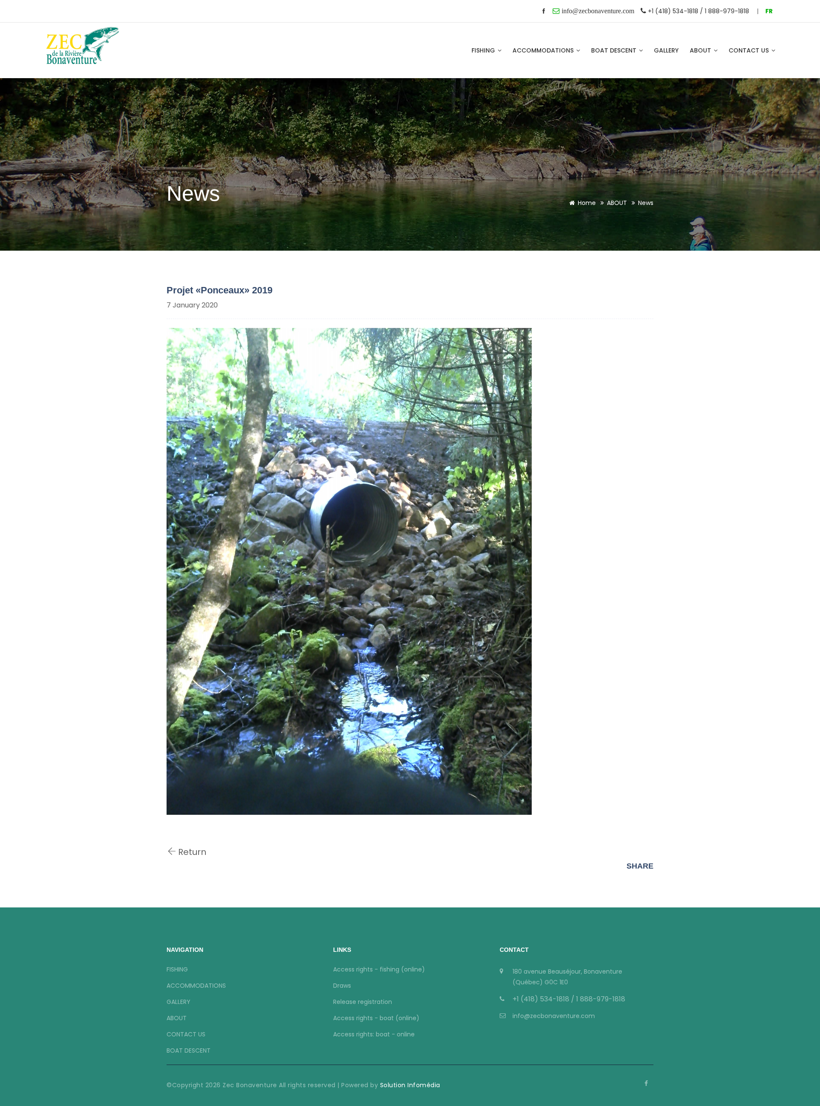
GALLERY (666, 50)
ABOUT (701, 50)
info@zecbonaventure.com (553, 1016)
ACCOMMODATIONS (543, 50)
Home (587, 203)
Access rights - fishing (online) (379, 969)
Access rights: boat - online (374, 1034)
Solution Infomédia (409, 1085)
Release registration (362, 1002)
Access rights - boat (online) (376, 1018)
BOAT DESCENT (614, 50)
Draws (342, 985)
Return (191, 852)
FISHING (484, 50)
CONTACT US (749, 50)
